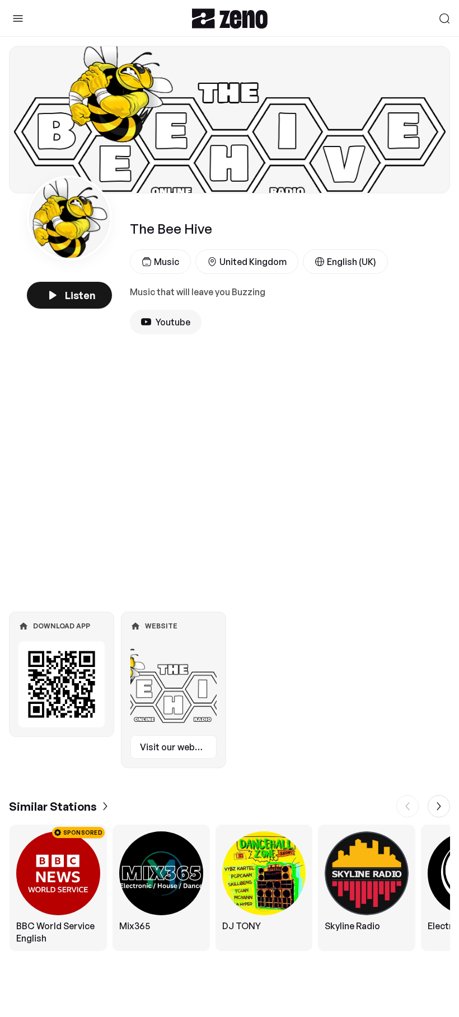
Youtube (173, 322)
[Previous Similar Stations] (407, 806)
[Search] (444, 18)
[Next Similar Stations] (439, 806)
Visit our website (175, 747)
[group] (229, 888)
